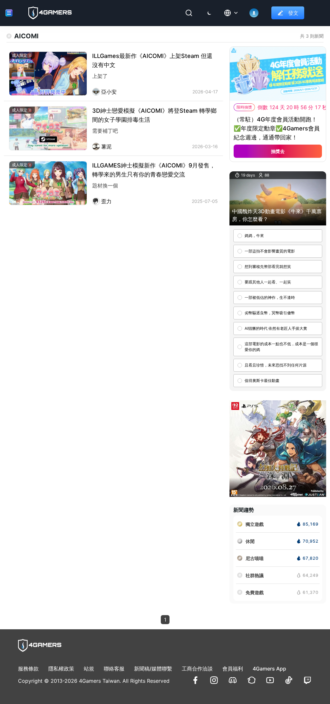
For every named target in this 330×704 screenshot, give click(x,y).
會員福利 (232, 668)
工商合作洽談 (197, 668)
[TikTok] (288, 680)
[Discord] (232, 680)
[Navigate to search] (189, 13)
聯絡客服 (114, 668)
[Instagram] (213, 680)
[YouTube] (270, 680)
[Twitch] (307, 680)
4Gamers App (269, 668)
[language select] (231, 13)
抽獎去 (278, 151)
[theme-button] (209, 13)
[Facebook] (195, 680)
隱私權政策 (61, 668)
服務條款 (28, 668)
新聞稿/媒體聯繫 (153, 668)
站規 (89, 668)
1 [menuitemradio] (165, 619)
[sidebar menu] (9, 13)
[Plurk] (251, 680)
